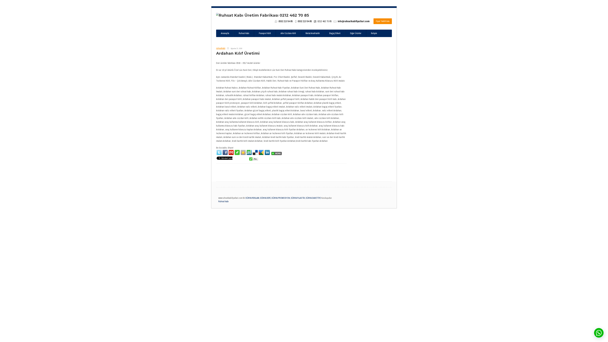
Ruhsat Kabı (244, 33)
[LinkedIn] (267, 152)
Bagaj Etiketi (334, 33)
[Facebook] (225, 152)
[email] (231, 152)
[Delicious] (255, 152)
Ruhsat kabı (223, 201)
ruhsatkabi (220, 48)
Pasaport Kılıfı (265, 33)
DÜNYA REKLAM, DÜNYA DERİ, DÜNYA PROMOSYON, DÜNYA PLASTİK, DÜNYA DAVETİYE (283, 197)
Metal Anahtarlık (313, 33)
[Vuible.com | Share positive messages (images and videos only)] (237, 152)
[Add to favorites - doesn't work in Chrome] (243, 152)
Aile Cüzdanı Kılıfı (288, 33)
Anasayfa (225, 33)
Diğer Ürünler (355, 33)
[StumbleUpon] (249, 152)
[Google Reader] (261, 152)
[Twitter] (219, 152)
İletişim (374, 33)
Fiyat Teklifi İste (383, 21)
